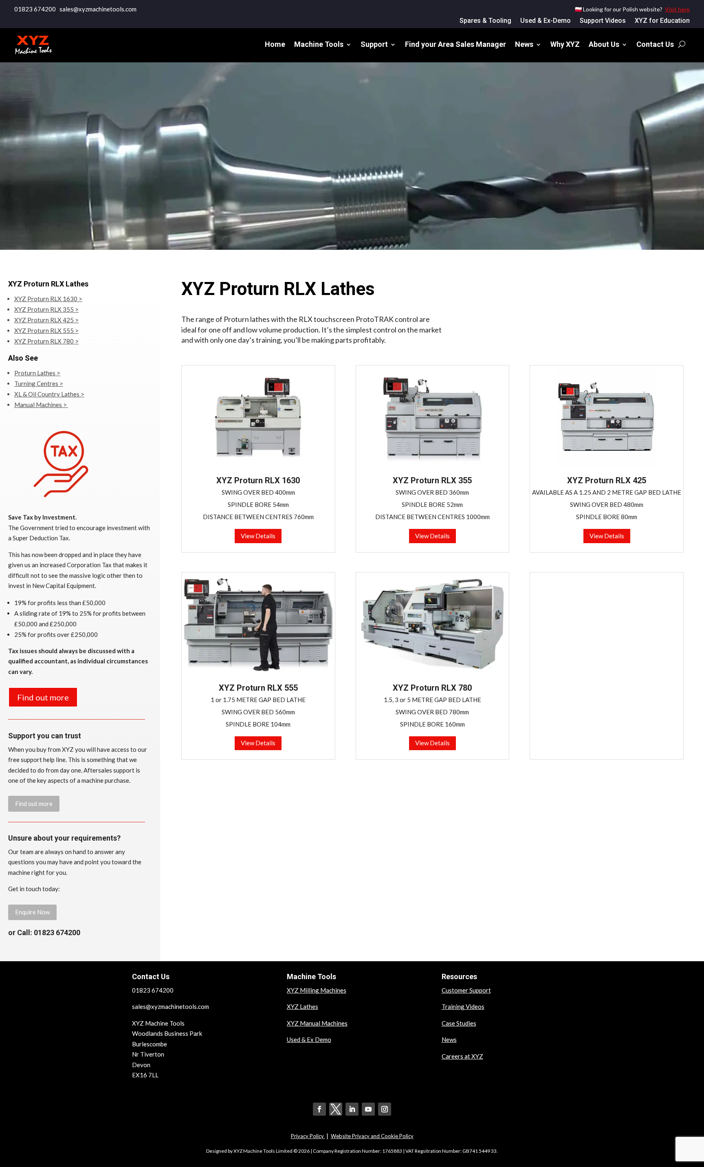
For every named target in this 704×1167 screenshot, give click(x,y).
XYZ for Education (662, 21)
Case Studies (459, 1023)
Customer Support (466, 990)
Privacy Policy (308, 1136)
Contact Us (655, 44)
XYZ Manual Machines (317, 1023)
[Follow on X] (335, 1109)
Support (374, 44)
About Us (604, 44)
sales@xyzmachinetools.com (170, 1006)
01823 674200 (35, 9)
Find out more (43, 697)
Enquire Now (32, 912)
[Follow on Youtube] (368, 1109)
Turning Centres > (38, 383)
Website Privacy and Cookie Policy (372, 1136)
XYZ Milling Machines (316, 990)
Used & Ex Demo (309, 1039)
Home (275, 44)
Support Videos (603, 21)
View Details (258, 535)
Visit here (677, 9)
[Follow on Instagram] (384, 1109)
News (524, 44)
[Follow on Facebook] (319, 1109)
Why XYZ (565, 44)
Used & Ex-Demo (545, 21)
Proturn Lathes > (37, 373)
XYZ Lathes (302, 1006)
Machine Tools (318, 44)
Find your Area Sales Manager (455, 44)
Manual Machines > (41, 404)
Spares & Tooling (485, 21)
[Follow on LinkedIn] (352, 1109)
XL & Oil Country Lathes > (49, 394)
